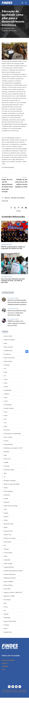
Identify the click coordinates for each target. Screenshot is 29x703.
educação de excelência (17, 198)
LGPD (5, 509)
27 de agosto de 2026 (13, 298)
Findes (5, 455)
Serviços (6, 607)
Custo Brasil (6, 430)
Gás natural (6, 466)
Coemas (6, 379)
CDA (5, 368)
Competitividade (7, 390)
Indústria (6, 488)
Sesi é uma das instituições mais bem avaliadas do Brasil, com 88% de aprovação (13, 280)
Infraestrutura (7, 495)
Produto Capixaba (8, 563)
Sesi (5, 610)
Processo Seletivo (8, 553)
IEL (4, 477)
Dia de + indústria (8, 437)
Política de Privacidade (8, 660)
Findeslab (6, 462)
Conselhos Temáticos (9, 408)
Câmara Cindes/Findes (9, 358)
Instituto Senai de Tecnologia (10, 506)
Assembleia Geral (8, 350)
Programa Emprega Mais (9, 574)
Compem (6, 386)
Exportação (6, 451)
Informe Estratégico (8, 491)
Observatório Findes (8, 524)
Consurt (5, 412)
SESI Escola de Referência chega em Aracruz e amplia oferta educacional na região (17, 313)
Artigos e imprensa (8, 347)
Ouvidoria (4, 663)
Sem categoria (7, 599)
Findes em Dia (7, 459)
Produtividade (7, 560)
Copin (5, 419)
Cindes (5, 372)
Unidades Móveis (8, 632)
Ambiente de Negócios (9, 340)
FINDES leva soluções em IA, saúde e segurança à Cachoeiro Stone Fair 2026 (17, 323)
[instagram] (19, 686)
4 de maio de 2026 (6, 244)
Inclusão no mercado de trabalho (11, 484)
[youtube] (16, 686)
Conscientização (8, 405)
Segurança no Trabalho (9, 596)
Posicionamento (7, 542)
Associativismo (7, 354)
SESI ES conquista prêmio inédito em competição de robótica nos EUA (13, 248)
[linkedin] (12, 686)
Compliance (6, 394)
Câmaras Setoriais (8, 361)
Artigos (5, 343)
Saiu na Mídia (7, 589)
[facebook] (9, 686)
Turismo (5, 628)
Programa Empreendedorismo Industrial (13, 571)
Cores (5, 423)
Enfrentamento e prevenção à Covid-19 (13, 448)
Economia (6, 441)
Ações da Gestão (8, 336)
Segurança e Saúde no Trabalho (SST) (13, 592)
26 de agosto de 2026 (13, 319)
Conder (5, 397)
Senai (5, 603)
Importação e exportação (10, 480)
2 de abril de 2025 (6, 276)
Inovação (6, 498)
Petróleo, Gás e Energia (9, 538)
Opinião (5, 527)
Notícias (6, 520)
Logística (6, 513)
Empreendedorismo (8, 444)
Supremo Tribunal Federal (10, 621)
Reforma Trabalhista (8, 581)
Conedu (6, 30)
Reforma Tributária (8, 585)
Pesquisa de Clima (8, 531)
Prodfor (5, 556)
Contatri (5, 415)
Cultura (5, 426)
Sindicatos (6, 614)
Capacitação (7, 365)
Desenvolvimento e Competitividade (12, 433)
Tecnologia (6, 625)
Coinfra (5, 383)
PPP (5, 545)
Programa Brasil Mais (9, 567)
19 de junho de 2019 (9, 28)
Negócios (6, 516)
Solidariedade (7, 617)
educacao (7, 198)
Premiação (6, 549)
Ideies (5, 473)
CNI (5, 376)
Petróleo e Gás (7, 534)
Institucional (13, 30)
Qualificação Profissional (9, 578)
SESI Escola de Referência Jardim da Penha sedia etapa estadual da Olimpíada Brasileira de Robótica (17, 302)
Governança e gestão (9, 469)
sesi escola (5, 201)
